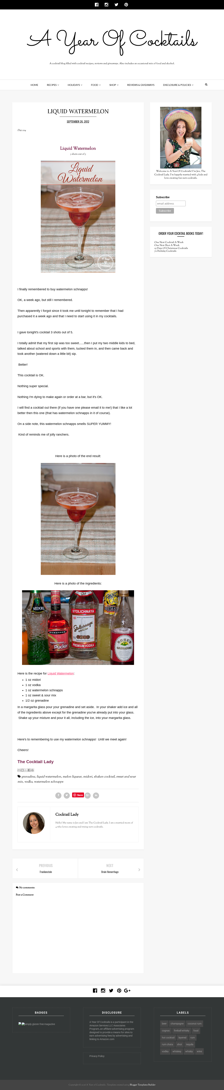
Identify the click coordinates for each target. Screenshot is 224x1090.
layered (182, 1037)
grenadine (28, 777)
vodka (28, 782)
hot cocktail (168, 1037)
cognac (166, 1030)
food (195, 1030)
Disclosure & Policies (177, 84)
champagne (177, 1023)
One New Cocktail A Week (169, 242)
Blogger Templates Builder (142, 1085)
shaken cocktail (104, 777)
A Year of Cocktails (95, 1085)
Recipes (52, 84)
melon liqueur (72, 777)
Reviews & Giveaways (140, 84)
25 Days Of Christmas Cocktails (171, 248)
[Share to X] (25, 770)
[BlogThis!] (22, 770)
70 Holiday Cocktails (165, 251)
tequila (189, 1044)
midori (87, 777)
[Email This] (19, 770)
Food (94, 84)
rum (192, 1037)
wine (199, 1051)
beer (164, 1023)
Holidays (74, 84)
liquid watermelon (49, 777)
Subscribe (163, 197)
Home (34, 84)
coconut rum (194, 1023)
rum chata (167, 1044)
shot (179, 1044)
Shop (112, 84)
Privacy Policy (96, 1056)
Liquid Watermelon (61, 673)
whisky (189, 1051)
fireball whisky (181, 1030)
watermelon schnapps (48, 782)
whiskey (177, 1051)
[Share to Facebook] (29, 770)
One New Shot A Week (167, 245)
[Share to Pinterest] (32, 770)
